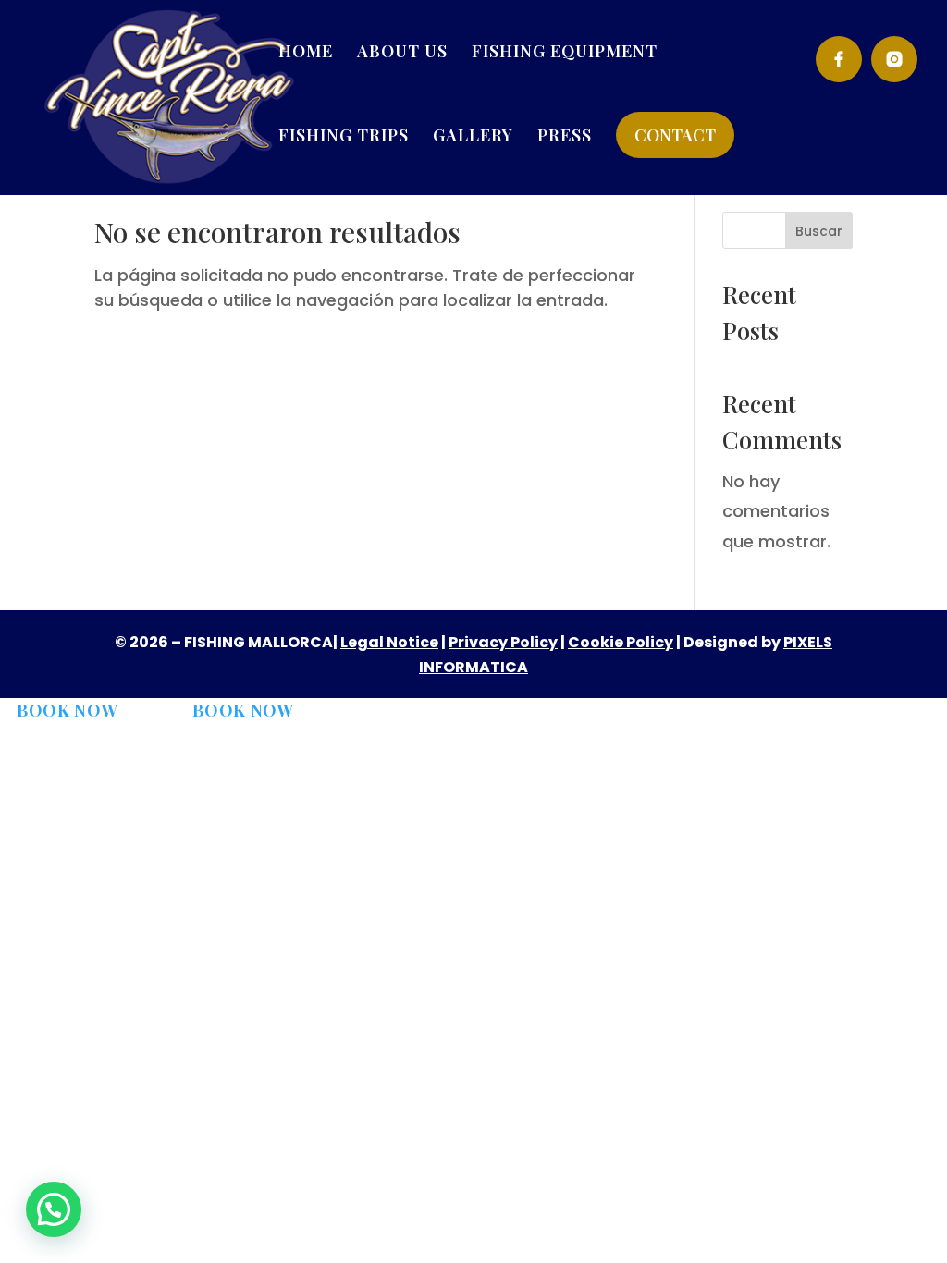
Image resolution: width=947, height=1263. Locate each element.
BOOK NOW (67, 710)
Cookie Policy (620, 642)
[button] (53, 1209)
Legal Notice (389, 642)
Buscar (818, 231)
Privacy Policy (503, 642)
